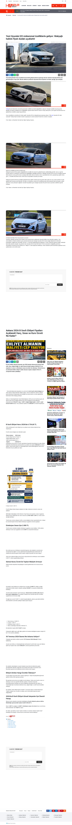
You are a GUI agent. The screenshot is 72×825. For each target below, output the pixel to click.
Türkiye (7, 109)
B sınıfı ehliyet (10, 720)
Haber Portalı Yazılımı (11, 823)
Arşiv (20, 1)
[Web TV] (62, 1)
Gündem (35, 5)
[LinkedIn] (12, 75)
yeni (52, 115)
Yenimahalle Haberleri (35, 817)
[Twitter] (9, 75)
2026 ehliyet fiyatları (12, 721)
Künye (25, 810)
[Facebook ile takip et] (47, 811)
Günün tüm (62, 11)
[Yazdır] (17, 75)
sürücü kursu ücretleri (12, 725)
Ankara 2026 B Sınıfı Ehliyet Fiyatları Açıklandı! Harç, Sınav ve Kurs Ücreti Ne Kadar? (35, 11)
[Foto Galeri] (65, 1)
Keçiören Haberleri (34, 815)
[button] (59, 75)
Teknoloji (14, 15)
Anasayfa (9, 15)
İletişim (29, 810)
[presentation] (10, 11)
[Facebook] (7, 75)
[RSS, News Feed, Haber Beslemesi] (64, 811)
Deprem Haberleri (10, 819)
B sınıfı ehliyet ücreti (12, 727)
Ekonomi (24, 5)
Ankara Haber (45, 5)
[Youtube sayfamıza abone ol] (53, 811)
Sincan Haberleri (10, 817)
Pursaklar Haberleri (58, 817)
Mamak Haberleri (45, 817)
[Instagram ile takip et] (59, 811)
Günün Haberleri (15, 1)
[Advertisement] (36, 25)
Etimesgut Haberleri (58, 815)
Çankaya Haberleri (22, 815)
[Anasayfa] (6, 1)
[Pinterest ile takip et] (61, 811)
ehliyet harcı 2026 (11, 723)
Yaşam (39, 5)
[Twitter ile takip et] (50, 811)
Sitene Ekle (24, 1)
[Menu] (53, 6)
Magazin (29, 5)
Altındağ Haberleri (46, 815)
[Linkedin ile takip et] (56, 811)
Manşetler (10, 1)
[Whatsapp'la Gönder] (15, 75)
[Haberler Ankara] (12, 5)
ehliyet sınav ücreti (11, 724)
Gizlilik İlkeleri (34, 810)
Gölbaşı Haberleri (22, 817)
